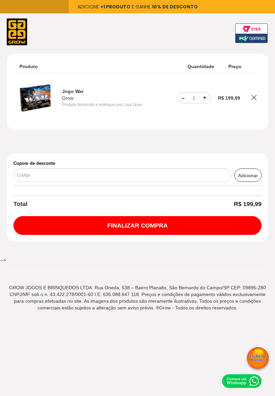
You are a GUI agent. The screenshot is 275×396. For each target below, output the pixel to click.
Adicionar (248, 175)
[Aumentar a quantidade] (205, 98)
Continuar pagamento (137, 225)
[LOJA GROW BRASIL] (17, 31)
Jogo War (73, 91)
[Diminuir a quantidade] (183, 98)
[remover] (254, 98)
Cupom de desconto (34, 163)
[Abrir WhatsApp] (241, 380)
